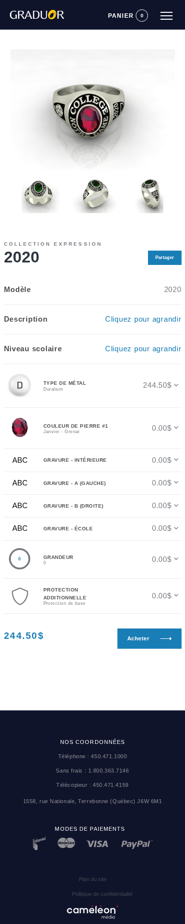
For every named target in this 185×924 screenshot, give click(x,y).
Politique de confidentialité (102, 894)
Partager (164, 257)
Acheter (138, 638)
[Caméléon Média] (92, 910)
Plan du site (93, 879)
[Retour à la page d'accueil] (32, 10)
